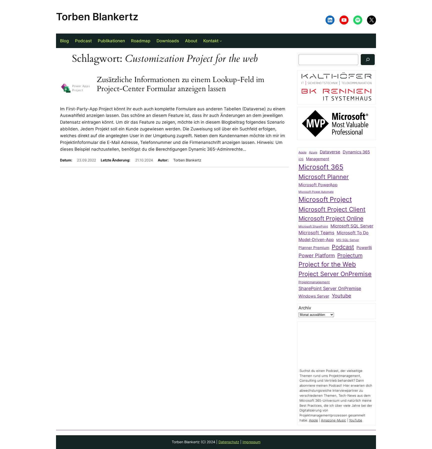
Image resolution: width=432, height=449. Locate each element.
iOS (301, 159)
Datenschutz (228, 442)
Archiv (304, 307)
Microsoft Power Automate (316, 191)
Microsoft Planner (323, 176)
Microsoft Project (325, 199)
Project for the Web (327, 264)
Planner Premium (313, 247)
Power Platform (316, 256)
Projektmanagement (314, 282)
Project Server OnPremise (335, 274)
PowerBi (364, 247)
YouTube (355, 420)
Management (317, 159)
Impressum (251, 442)
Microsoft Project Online (330, 218)
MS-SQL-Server (347, 240)
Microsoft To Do (352, 232)
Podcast (343, 247)
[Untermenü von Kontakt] (221, 41)
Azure (313, 152)
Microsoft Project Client (332, 209)
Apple (302, 152)
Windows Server (313, 296)
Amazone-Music (333, 420)
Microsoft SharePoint (313, 226)
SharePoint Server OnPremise (329, 288)
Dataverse (330, 151)
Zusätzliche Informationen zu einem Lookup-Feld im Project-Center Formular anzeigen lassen (180, 84)
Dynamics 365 (356, 152)
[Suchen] (368, 59)
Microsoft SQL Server (351, 226)
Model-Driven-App (316, 239)
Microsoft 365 (320, 167)
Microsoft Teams (316, 232)
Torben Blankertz (97, 17)
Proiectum (349, 255)
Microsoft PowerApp (318, 184)
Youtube (341, 296)
